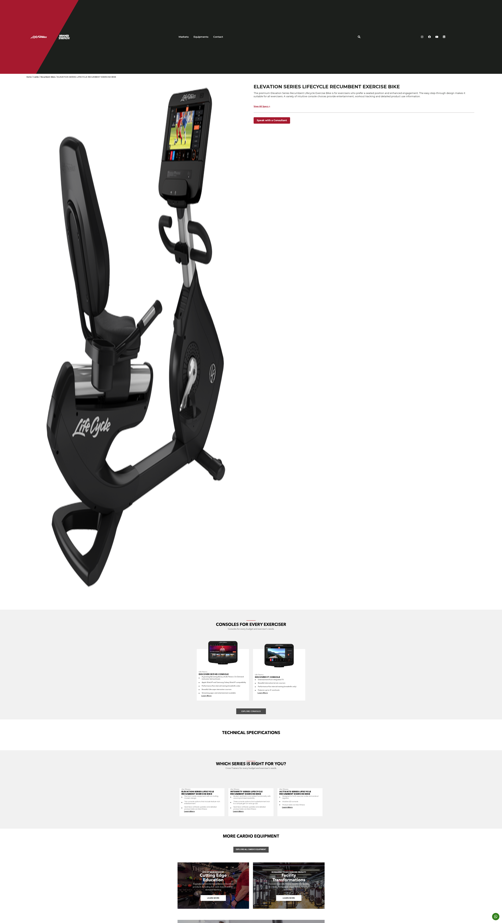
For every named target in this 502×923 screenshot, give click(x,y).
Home (29, 77)
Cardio (36, 77)
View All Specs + (262, 106)
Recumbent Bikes (48, 77)
